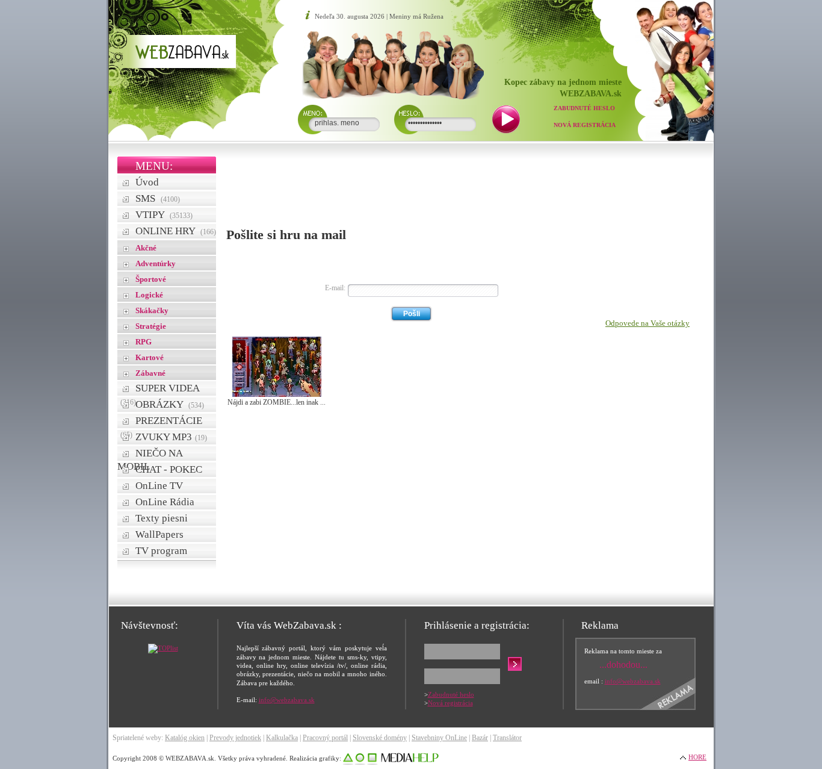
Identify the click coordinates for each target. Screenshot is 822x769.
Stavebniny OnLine (439, 737)
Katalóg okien (185, 737)
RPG (143, 341)
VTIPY (164, 214)
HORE (697, 757)
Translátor (507, 737)
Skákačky (151, 310)
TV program (161, 550)
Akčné (145, 247)
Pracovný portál (325, 737)
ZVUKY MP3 (171, 437)
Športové (150, 279)
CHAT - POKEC (168, 469)
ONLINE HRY (175, 231)
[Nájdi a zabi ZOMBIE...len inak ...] (276, 394)
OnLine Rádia (164, 502)
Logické (149, 294)
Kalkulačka (282, 737)
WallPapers (159, 534)
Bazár (480, 737)
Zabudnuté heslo (584, 108)
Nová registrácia (585, 125)
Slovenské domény (380, 737)
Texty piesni (161, 518)
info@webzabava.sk (287, 699)
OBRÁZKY (169, 404)
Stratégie (150, 326)
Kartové (149, 357)
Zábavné (150, 373)
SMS (157, 198)
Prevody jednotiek (235, 737)
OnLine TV (159, 485)
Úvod (147, 182)
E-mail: (335, 288)
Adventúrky (155, 263)
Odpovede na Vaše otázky (647, 323)
